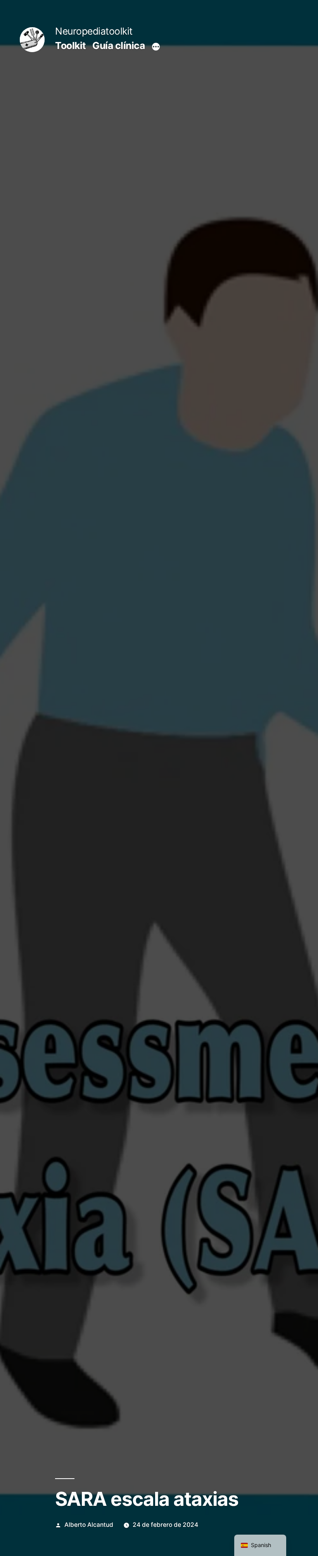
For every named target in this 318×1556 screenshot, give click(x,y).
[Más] (156, 47)
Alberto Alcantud (88, 1524)
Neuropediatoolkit (94, 31)
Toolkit (70, 45)
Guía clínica (118, 45)
